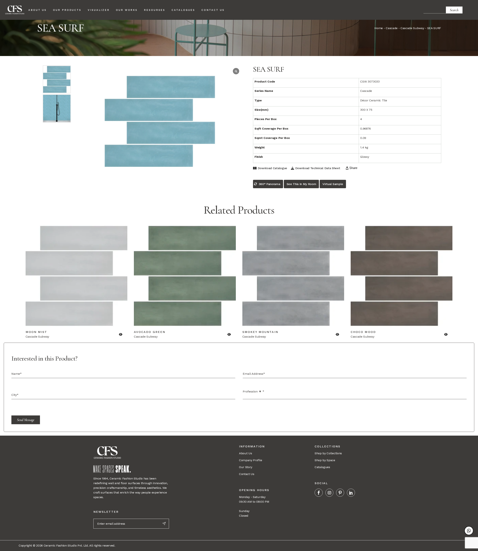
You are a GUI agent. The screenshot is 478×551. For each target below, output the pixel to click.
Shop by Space (325, 460)
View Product (51, 321)
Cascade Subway (412, 28)
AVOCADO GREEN (149, 332)
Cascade (392, 28)
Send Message (25, 420)
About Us (245, 453)
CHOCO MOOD (363, 332)
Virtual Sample (332, 184)
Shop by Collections (328, 453)
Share (353, 168)
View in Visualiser (101, 321)
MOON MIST (36, 332)
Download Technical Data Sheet (317, 168)
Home (378, 28)
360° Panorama (269, 184)
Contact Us (246, 474)
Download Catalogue (272, 168)
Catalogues (322, 467)
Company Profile (250, 460)
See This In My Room (301, 184)
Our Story (245, 467)
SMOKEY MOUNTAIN (260, 332)
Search (454, 10)
